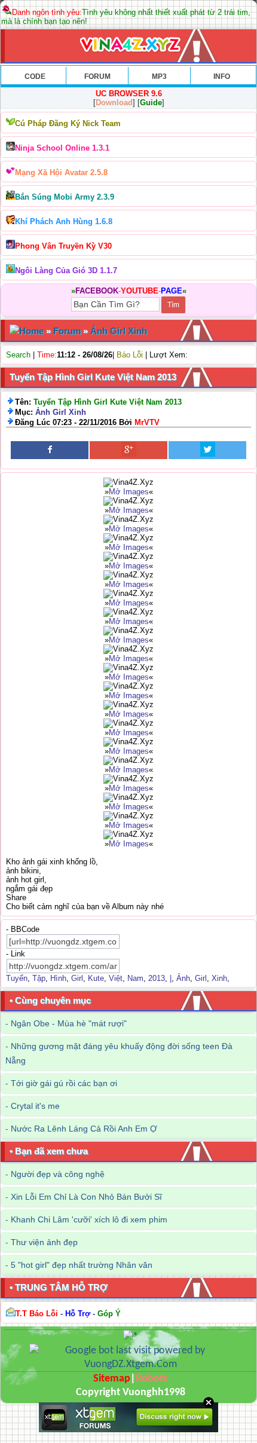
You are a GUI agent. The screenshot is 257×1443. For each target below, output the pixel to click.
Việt (116, 978)
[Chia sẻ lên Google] (128, 450)
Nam (135, 978)
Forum (67, 331)
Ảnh (183, 978)
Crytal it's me (35, 1106)
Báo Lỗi (130, 354)
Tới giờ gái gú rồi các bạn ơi (64, 1083)
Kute (96, 978)
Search (18, 354)
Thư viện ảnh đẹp (44, 1242)
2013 (156, 978)
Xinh (219, 978)
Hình (58, 978)
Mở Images (129, 491)
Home (31, 331)
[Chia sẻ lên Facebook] (49, 450)
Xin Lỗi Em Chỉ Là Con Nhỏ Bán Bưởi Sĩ (86, 1197)
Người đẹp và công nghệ (58, 1174)
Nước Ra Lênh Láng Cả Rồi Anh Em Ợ (84, 1128)
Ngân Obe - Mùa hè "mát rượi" (69, 1023)
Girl (77, 978)
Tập (38, 978)
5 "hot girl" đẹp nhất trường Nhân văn (81, 1265)
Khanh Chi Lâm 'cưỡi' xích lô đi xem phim (89, 1219)
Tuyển (16, 978)
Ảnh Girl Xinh (118, 331)
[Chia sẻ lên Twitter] (207, 450)
